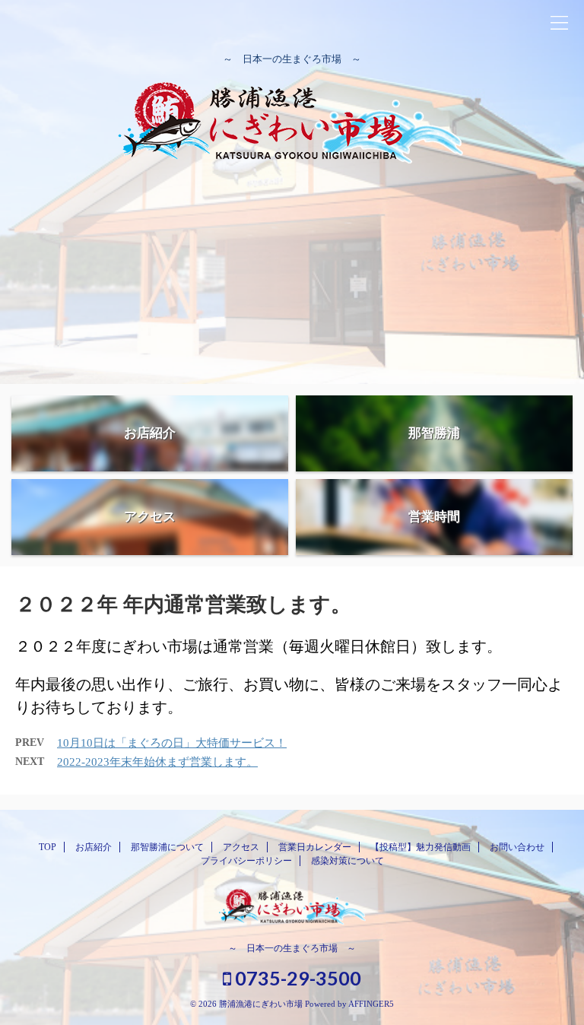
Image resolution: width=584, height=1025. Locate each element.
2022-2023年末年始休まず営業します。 (157, 762)
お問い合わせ (517, 847)
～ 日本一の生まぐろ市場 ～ (292, 948)
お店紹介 (93, 847)
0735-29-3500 (296, 977)
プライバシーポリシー (246, 860)
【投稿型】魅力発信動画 (420, 847)
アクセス (241, 847)
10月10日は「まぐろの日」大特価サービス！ (172, 743)
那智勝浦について (167, 847)
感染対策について (347, 860)
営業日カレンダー (314, 847)
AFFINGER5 (371, 1003)
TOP (47, 847)
